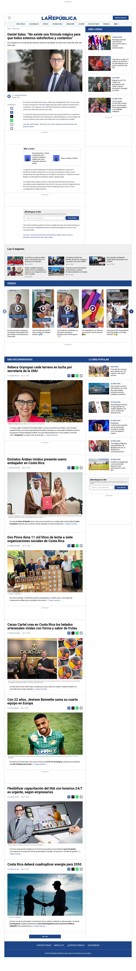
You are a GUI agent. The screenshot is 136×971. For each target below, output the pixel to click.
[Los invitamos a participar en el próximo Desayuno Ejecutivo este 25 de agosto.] (68, 308)
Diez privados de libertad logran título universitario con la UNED (117, 259)
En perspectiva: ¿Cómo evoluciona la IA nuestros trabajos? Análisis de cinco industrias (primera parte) (40, 158)
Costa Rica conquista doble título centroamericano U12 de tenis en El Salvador (35, 259)
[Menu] (10, 18)
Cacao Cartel (47, 687)
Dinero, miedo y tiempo (69, 158)
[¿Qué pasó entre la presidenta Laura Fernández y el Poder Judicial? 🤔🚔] (117, 308)
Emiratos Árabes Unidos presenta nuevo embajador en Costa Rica (37, 461)
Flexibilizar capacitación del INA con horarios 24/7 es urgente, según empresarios (44, 790)
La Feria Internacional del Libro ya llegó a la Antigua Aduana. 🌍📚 (41, 332)
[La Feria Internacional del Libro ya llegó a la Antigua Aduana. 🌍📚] (43, 308)
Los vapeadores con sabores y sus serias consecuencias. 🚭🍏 (92, 332)
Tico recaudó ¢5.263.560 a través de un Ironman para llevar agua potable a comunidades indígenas (119, 106)
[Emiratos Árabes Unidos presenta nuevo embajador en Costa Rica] (45, 493)
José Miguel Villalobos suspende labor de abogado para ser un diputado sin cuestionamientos (119, 448)
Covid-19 (69, 102)
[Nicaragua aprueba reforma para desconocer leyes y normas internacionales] (99, 42)
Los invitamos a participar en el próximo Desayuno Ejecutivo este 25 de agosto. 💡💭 (67, 333)
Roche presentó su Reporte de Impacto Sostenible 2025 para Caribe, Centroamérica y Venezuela (17, 333)
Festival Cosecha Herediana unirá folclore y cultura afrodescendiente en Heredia (76, 270)
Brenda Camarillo (15, 468)
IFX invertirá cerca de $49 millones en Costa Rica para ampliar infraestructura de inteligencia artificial (119, 390)
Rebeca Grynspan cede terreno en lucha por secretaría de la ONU (39, 369)
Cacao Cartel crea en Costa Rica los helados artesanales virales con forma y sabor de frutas (42, 626)
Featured (116, 78)
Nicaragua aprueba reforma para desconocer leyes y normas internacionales (119, 44)
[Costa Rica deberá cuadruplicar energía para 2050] (45, 895)
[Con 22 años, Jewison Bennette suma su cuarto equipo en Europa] (45, 733)
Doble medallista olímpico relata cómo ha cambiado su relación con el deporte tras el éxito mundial (35, 271)
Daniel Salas (42, 102)
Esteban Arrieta (14, 375)
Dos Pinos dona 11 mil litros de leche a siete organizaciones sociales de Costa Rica (40, 539)
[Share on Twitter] (11, 116)
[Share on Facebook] (11, 112)
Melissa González (15, 546)
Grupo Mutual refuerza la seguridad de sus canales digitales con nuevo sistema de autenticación (119, 409)
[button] (121, 18)
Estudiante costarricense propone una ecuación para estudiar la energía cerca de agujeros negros (119, 428)
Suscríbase (94, 945)
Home (9, 28)
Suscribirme (72, 218)
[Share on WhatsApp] (11, 120)
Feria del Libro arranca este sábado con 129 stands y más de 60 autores (119, 372)
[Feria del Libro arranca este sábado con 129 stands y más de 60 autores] (99, 371)
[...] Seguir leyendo (51, 435)
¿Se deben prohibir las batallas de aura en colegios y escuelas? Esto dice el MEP (76, 259)
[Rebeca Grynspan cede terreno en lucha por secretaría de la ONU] (45, 401)
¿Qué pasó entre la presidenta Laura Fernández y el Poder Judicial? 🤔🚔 (117, 332)
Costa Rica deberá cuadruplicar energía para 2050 (44, 864)
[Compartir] (11, 128)
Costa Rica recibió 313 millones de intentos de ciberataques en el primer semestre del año (120, 63)
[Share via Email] (11, 124)
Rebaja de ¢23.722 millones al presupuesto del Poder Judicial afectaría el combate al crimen (119, 85)
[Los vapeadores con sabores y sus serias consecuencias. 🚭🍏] (93, 308)
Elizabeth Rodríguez (21, 95)
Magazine (114, 367)
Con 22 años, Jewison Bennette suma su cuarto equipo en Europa (42, 701)
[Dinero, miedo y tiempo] (56, 158)
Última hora (15, 28)
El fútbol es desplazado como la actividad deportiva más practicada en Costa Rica (119, 466)
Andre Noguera (14, 708)
